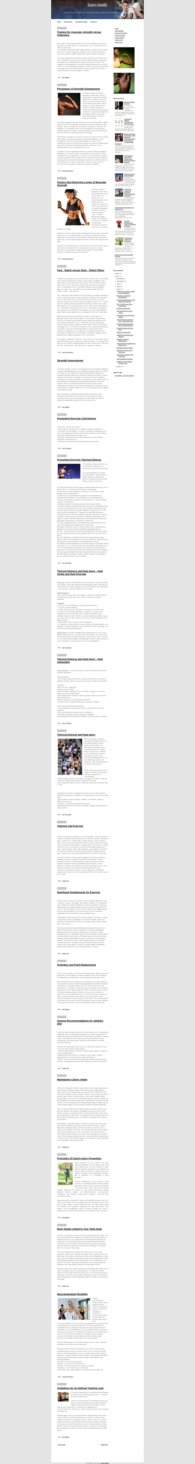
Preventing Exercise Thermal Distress (79, 459)
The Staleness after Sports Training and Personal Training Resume (129, 159)
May (118, 286)
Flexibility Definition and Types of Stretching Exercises (130, 223)
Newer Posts (61, 1444)
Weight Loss (119, 42)
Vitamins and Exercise (70, 826)
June (118, 284)
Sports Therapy (119, 38)
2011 (117, 276)
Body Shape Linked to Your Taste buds (79, 1229)
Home (59, 22)
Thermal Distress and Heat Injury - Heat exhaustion (125, 324)
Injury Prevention (66, 448)
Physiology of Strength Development (78, 88)
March (119, 366)
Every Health (97, 4)
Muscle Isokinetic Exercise (129, 103)
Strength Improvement (70, 360)
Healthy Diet (65, 881)
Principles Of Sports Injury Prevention (79, 1158)
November (120, 281)
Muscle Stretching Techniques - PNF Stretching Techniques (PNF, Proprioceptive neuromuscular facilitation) (125, 139)
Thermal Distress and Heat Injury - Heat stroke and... (125, 320)
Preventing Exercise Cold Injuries (76, 418)
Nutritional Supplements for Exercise (78, 892)
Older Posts (104, 1444)
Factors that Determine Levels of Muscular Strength (126, 300)
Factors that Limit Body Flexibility (129, 175)
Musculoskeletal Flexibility (72, 1294)
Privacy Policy (68, 22)
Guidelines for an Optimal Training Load (80, 1388)
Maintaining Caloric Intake (72, 1079)
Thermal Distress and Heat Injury (76, 734)
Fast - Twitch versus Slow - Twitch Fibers (80, 270)
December (120, 278)
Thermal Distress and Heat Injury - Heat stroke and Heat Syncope (80, 572)
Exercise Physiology (67, 170)
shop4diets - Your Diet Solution (124, 375)
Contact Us (93, 22)
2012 (117, 273)
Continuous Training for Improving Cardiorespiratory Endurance (129, 193)
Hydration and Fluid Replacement (76, 964)
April (118, 289)
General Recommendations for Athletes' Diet (126, 344)
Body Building (65, 77)
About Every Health (81, 22)
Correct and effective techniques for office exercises (129, 121)
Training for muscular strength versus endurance (126, 292)
